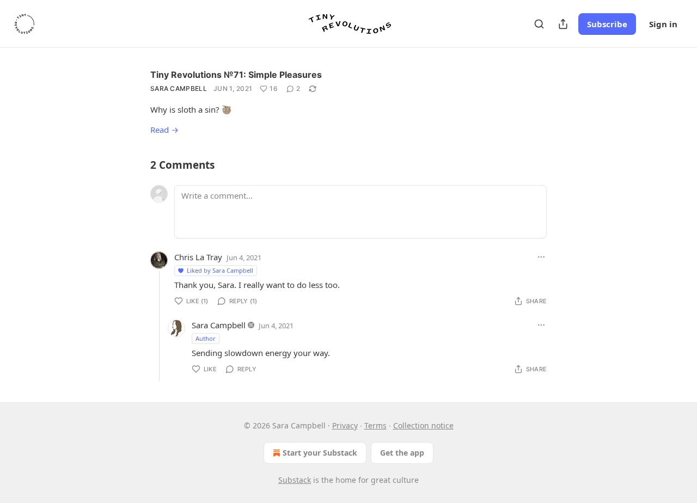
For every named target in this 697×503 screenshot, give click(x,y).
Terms (375, 425)
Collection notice (423, 425)
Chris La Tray (198, 257)
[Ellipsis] (541, 257)
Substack (294, 480)
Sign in (663, 24)
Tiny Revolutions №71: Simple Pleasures (236, 74)
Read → (164, 129)
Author (205, 338)
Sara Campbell (178, 88)
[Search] (539, 24)
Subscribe (607, 24)
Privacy (345, 425)
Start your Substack (320, 452)
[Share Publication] (563, 24)
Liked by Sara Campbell (220, 270)
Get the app (402, 452)
